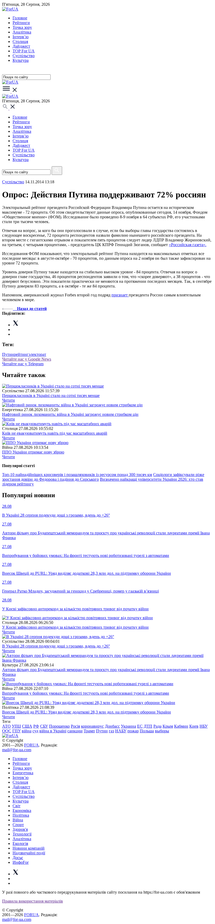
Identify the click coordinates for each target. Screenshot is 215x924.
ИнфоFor (21, 862)
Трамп (89, 731)
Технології (22, 834)
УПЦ (16, 726)
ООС (6, 731)
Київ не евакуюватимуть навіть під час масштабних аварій (54, 433)
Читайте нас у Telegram (23, 364)
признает (120, 295)
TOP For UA (24, 51)
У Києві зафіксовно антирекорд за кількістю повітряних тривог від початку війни (75, 627)
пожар (133, 731)
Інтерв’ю (21, 37)
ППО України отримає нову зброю (33, 452)
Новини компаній (29, 848)
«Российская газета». (187, 244)
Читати (8, 400)
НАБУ (120, 731)
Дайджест (21, 46)
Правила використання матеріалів (32, 901)
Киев (193, 726)
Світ (16, 806)
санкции (75, 731)
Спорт (18, 824)
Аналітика (22, 32)
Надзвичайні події (29, 853)
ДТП (148, 726)
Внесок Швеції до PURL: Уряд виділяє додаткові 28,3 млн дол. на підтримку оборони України (86, 712)
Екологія (20, 843)
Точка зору (22, 27)
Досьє (18, 857)
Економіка (22, 810)
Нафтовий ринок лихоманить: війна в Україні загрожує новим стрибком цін (70, 414)
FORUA (31, 745)
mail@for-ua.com (16, 750)
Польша (147, 731)
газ (111, 731)
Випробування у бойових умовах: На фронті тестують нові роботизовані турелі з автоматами (85, 693)
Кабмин (181, 726)
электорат (37, 354)
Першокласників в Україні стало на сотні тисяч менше (51, 395)
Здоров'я (20, 829)
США (27, 726)
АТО (6, 726)
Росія (75, 726)
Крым (168, 726)
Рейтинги (21, 22)
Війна (18, 820)
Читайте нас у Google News (26, 359)
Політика (21, 815)
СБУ (44, 726)
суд (35, 731)
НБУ (204, 726)
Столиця (20, 41)
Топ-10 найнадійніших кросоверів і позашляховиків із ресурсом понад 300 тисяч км (77, 474)
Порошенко (59, 726)
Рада (157, 726)
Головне (20, 18)
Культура (21, 60)
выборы (162, 731)
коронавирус (92, 726)
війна (26, 731)
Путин (8, 354)
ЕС (140, 726)
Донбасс (112, 726)
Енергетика (23, 773)
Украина (128, 726)
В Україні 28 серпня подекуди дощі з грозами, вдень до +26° (56, 646)
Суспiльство (24, 55)
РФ (36, 726)
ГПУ (16, 731)
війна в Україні (52, 731)
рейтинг (21, 354)
